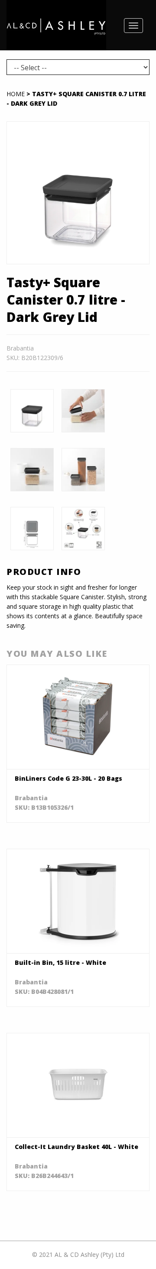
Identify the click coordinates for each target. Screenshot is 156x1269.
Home (15, 94)
